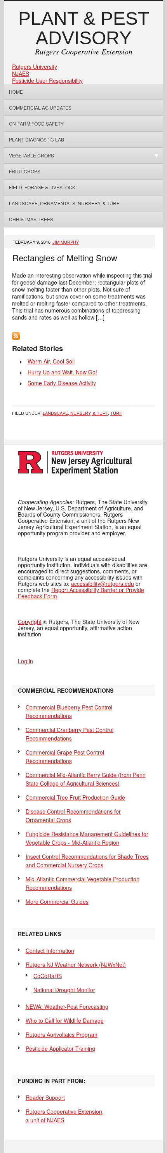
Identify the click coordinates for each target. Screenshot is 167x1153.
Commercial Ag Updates (40, 107)
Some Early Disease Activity (62, 383)
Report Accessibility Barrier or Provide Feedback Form (81, 593)
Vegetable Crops (29, 155)
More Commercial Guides (57, 901)
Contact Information (50, 950)
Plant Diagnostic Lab (36, 139)
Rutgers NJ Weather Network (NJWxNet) (76, 964)
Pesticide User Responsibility (47, 80)
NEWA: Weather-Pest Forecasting (67, 1006)
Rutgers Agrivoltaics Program (61, 1034)
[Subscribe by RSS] (16, 337)
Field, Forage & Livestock (42, 187)
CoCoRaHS (47, 976)
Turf (116, 413)
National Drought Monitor (64, 990)
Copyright (30, 621)
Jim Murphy (65, 242)
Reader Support (45, 1097)
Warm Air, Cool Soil (51, 361)
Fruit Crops (24, 171)
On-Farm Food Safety (36, 123)
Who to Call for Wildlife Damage (65, 1020)
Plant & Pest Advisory (83, 28)
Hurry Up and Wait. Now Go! (62, 372)
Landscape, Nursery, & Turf (75, 413)
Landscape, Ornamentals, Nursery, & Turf (64, 203)
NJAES (20, 73)
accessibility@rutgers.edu (102, 583)
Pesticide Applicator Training (60, 1048)
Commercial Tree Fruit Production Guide (75, 797)
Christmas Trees (31, 219)
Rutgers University (34, 66)
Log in (25, 661)
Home (16, 91)
